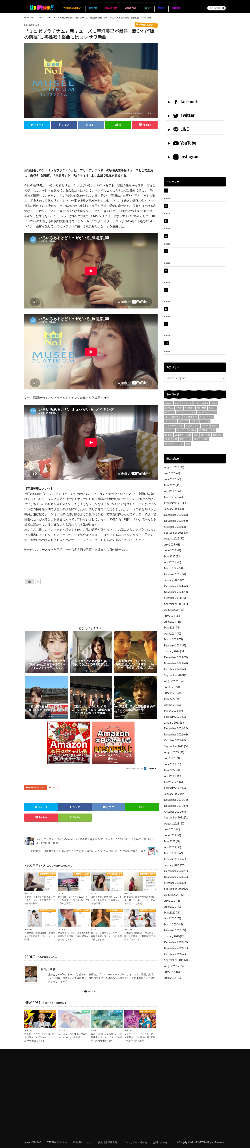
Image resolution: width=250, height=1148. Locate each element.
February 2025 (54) (175, 574)
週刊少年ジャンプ (174, 443)
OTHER (176, 8)
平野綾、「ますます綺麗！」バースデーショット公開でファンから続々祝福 (39, 900)
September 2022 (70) (176, 746)
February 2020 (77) (175, 930)
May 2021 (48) (172, 841)
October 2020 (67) (175, 882)
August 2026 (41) (174, 467)
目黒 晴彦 (48, 969)
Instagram (190, 156)
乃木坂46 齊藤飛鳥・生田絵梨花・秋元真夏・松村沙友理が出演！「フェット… (139, 936)
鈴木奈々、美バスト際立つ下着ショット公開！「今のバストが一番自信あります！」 (196, 345)
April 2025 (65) (172, 562)
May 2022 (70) (172, 770)
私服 (175, 439)
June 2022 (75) (172, 764)
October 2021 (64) (175, 811)
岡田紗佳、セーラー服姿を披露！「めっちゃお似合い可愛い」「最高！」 (196, 192)
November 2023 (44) (176, 663)
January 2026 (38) (174, 508)
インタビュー (190, 416)
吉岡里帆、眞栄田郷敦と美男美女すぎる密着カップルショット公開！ (39, 936)
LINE (184, 129)
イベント (190, 412)
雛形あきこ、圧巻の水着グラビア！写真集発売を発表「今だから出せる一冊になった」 (196, 207)
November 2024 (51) (176, 592)
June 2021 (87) (172, 835)
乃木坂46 (191, 430)
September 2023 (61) (176, 675)
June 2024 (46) (172, 621)
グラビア (183, 421)
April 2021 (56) (172, 847)
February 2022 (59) (175, 787)
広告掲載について (82, 1142)
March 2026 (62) (173, 497)
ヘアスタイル (192, 425)
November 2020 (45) (176, 877)
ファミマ (205, 421)
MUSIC (161, 8)
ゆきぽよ (169, 412)
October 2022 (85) (175, 740)
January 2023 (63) (174, 722)
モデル (215, 425)
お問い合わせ (160, 1142)
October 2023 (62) (175, 669)
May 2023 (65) (172, 698)
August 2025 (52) (174, 538)
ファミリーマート (174, 425)
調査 (206, 439)
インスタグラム (173, 416)
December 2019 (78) (176, 942)
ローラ (180, 430)
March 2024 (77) (173, 639)
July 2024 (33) (172, 615)
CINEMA (93, 8)
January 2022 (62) (174, 793)
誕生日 (197, 439)
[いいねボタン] (29, 581)
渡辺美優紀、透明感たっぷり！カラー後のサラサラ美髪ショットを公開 (106, 900)
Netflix (205, 403)
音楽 (188, 443)
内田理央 (203, 430)
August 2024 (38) (174, 609)
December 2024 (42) (176, 586)
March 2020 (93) (173, 924)
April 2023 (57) (172, 704)
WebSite (91, 991)
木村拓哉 (205, 434)
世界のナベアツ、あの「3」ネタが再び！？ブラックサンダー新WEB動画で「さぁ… (39, 1037)
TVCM (54, 787)
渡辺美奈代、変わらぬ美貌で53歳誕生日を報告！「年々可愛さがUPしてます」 (73, 936)
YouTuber (201, 407)
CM (177, 403)
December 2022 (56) (176, 728)
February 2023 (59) (175, 716)
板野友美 (217, 434)
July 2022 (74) (172, 758)
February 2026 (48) (175, 502)
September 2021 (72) (176, 817)
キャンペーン (206, 416)
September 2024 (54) (176, 603)
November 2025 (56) (176, 520)
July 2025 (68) (172, 544)
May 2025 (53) (172, 556)
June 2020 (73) (172, 906)
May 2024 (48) (172, 627)
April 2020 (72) (172, 918)
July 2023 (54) (172, 687)
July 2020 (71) (172, 900)
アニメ (180, 412)
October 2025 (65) (175, 526)
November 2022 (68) (176, 734)
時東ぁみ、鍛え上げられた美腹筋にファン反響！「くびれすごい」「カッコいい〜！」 (195, 222)
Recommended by (134, 768)
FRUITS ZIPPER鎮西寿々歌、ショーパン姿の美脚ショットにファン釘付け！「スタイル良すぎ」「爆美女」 (197, 274)
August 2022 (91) (174, 752)
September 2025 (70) (176, 532)
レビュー (169, 430)
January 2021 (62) (174, 865)
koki (197, 403)
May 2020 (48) (172, 912)
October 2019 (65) (175, 954)
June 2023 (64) (172, 692)
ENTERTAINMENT (72, 8)
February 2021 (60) (175, 859)
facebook (189, 101)
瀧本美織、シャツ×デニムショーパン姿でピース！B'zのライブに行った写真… (73, 900)
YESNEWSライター (57, 1142)
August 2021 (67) (174, 823)
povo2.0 (169, 407)
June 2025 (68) (172, 550)
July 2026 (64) (172, 473)
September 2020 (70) (176, 888)
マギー (205, 425)
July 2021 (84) (172, 829)
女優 (212, 430)
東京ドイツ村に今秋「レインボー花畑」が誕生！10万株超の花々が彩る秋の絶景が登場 (195, 238)
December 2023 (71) (176, 657)
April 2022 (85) (172, 776)
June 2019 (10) (172, 977)
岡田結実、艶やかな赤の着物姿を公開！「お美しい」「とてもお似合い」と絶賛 (139, 900)
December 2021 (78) (176, 799)
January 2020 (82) (174, 936)
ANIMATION (111, 8)
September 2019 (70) (176, 960)
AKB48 (168, 403)
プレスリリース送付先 (135, 1142)
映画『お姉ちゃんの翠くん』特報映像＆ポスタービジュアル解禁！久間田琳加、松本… (106, 1037)
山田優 (168, 434)
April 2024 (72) (172, 633)
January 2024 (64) (174, 651)
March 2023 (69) (173, 710)
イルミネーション (207, 412)
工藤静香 (179, 434)
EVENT (147, 8)
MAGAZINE (130, 8)
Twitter (187, 115)
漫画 (167, 439)
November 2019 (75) (176, 948)
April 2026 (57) (172, 491)
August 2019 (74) (174, 966)
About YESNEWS (32, 1142)
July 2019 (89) (172, 971)
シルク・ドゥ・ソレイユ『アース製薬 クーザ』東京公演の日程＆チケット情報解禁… (139, 1037)
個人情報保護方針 (107, 1142)
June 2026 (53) (172, 479)
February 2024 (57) (175, 645)
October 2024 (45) (175, 597)
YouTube (188, 143)
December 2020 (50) (176, 870)
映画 (196, 434)
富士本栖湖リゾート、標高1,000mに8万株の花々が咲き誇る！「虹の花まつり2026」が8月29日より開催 (198, 255)
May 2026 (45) (172, 485)
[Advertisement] (91, 152)
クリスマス (170, 421)
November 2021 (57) (176, 805)
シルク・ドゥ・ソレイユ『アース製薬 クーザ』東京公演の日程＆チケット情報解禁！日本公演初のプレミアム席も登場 (197, 293)
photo (214, 403)
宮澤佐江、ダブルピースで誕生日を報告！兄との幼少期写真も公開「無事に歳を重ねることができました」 (196, 328)
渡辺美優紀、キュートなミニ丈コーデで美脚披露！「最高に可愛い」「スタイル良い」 (196, 311)
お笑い (212, 407)
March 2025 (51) (173, 568)
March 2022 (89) (173, 781)
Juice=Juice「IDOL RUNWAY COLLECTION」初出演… (72, 1036)
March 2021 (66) (173, 853)
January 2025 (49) (174, 580)
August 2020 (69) (174, 894)
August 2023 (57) (174, 681)
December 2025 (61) (176, 514)
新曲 (188, 434)
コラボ (194, 421)
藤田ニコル (185, 439)
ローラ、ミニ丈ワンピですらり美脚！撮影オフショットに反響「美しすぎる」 (106, 936)
